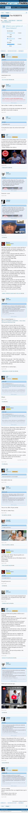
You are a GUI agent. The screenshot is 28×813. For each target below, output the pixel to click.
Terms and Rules (24, 811)
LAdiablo (9, 79)
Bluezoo (8, 242)
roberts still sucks (12, 20)
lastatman (12, 293)
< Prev (2, 802)
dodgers (5, 20)
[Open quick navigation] (26, 12)
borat (7, 590)
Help (26, 809)
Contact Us (23, 809)
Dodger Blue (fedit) (4, 809)
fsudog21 (8, 520)
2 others (13, 371)
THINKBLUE (7, 293)
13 (19, 802)
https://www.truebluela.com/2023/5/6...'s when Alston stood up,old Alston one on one (13, 321)
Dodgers (8, 7)
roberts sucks (19, 20)
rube (3, 79)
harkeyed (3, 657)
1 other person (18, 293)
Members (19, 7)
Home (3, 7)
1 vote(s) (19, 38)
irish (7, 54)
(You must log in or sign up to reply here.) (19, 801)
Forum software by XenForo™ (5, 811)
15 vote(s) (19, 44)
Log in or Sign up (23, 1)
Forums (13, 7)
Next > (22, 802)
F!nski (5, 79)
